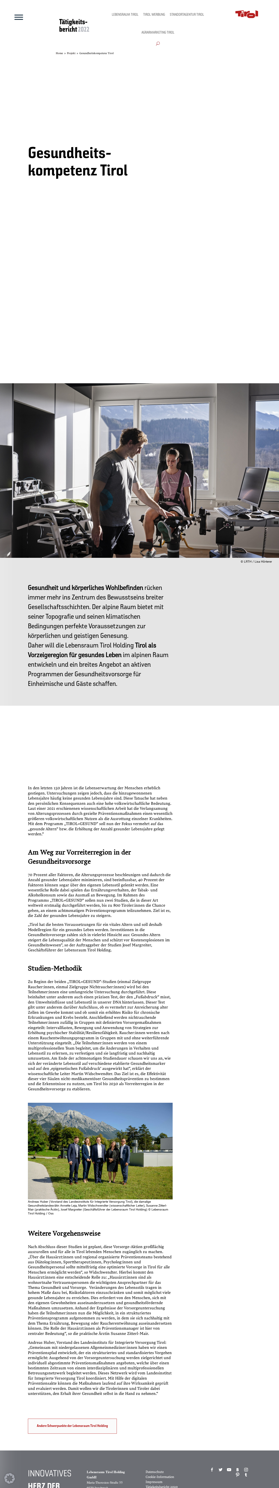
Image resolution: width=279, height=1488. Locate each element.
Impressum (154, 1482)
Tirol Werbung (154, 15)
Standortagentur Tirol (187, 15)
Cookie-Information (160, 1477)
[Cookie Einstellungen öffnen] (9, 1482)
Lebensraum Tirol (125, 15)
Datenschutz (155, 1472)
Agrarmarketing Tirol (157, 32)
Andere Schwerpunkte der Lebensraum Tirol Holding (72, 1426)
